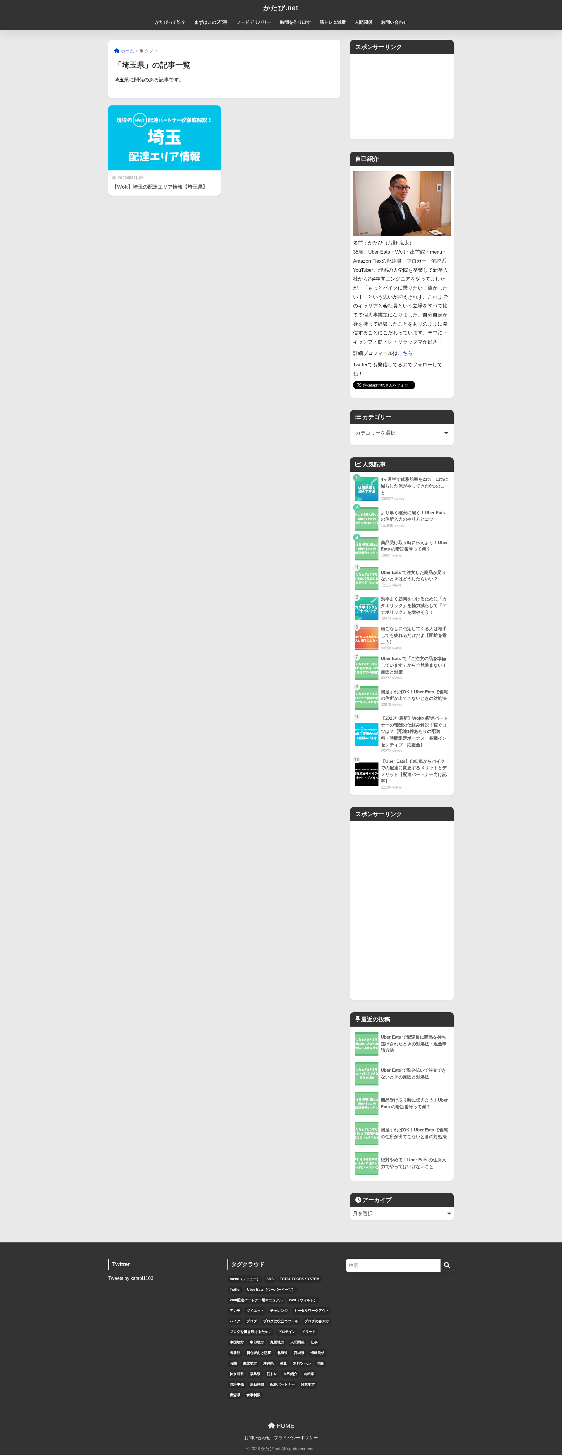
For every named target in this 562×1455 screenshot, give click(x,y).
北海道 (282, 1353)
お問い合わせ (394, 22)
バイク (235, 1321)
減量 (283, 1363)
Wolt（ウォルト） (303, 1300)
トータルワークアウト (311, 1311)
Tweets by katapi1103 (130, 1278)
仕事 (314, 1342)
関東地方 (308, 1384)
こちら (405, 353)
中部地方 (257, 1342)
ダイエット (255, 1311)
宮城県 (299, 1353)
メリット (309, 1332)
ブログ (251, 1321)
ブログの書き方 (316, 1321)
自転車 (309, 1374)
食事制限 (253, 1395)
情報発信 (318, 1353)
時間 (233, 1363)
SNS (270, 1279)
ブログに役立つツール (280, 1321)
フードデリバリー (253, 22)
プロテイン (287, 1332)
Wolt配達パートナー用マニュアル (256, 1300)
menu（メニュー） (245, 1279)
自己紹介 (290, 1374)
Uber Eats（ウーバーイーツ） (271, 1290)
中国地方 (237, 1342)
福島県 (255, 1374)
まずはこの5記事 (210, 22)
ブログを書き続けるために (251, 1332)
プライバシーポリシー (296, 1437)
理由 (320, 1363)
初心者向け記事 (258, 1353)
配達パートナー (282, 1384)
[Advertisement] (402, 95)
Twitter (235, 1290)
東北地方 (250, 1363)
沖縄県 (268, 1363)
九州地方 (277, 1342)
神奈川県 (237, 1374)
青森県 (235, 1395)
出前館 (235, 1353)
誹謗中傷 (237, 1384)
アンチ (235, 1311)
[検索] (447, 1265)
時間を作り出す (295, 22)
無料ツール (302, 1363)
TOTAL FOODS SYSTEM (299, 1279)
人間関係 (363, 22)
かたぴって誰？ (170, 22)
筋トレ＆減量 (333, 22)
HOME (284, 1425)
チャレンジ (279, 1311)
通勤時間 (257, 1384)
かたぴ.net (281, 8)
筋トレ (272, 1374)
